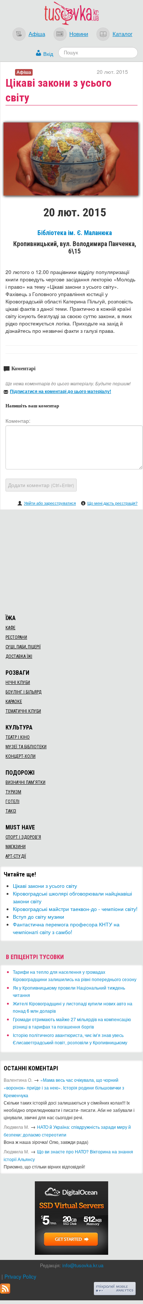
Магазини (16, 846)
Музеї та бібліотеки (26, 746)
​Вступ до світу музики (38, 916)
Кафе (10, 627)
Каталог (122, 33)
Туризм (13, 792)
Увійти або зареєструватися (50, 503)
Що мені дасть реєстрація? (112, 503)
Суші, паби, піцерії (23, 646)
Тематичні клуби (23, 711)
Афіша (37, 33)
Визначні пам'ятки (25, 782)
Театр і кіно (18, 737)
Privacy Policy (20, 1276)
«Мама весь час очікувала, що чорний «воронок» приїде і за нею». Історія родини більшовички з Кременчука (64, 1087)
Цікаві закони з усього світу (45, 885)
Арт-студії (16, 856)
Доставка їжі (19, 656)
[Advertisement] (71, 561)
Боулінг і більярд (23, 692)
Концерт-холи (21, 756)
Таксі (11, 811)
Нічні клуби (18, 682)
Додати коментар (41, 485)
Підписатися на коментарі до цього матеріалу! (60, 391)
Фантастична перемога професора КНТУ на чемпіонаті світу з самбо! (66, 928)
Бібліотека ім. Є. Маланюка (74, 233)
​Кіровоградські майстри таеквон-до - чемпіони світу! (75, 908)
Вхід (48, 53)
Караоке (14, 701)
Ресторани (16, 637)
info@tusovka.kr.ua (82, 1265)
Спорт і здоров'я (23, 837)
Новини (78, 33)
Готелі (12, 801)
